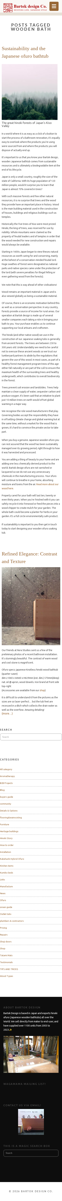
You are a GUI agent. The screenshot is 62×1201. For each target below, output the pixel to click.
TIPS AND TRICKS (9, 969)
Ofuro (3, 900)
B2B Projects (6, 783)
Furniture (4, 824)
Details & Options (9, 810)
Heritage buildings (9, 831)
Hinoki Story (6, 838)
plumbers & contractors (12, 921)
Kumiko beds (6, 872)
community (5, 804)
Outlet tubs (5, 914)
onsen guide (6, 907)
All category (6, 769)
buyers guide (6, 797)
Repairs (4, 934)
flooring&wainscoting (11, 817)
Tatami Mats (6, 955)
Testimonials (6, 962)
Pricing (3, 928)
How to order (7, 845)
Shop (2, 948)
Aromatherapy (7, 776)
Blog (2, 790)
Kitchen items (6, 866)
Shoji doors (6, 941)
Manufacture (6, 886)
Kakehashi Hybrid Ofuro (12, 859)
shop (42, 690)
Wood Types (6, 976)
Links (2, 879)
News (3, 893)
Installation (5, 852)
